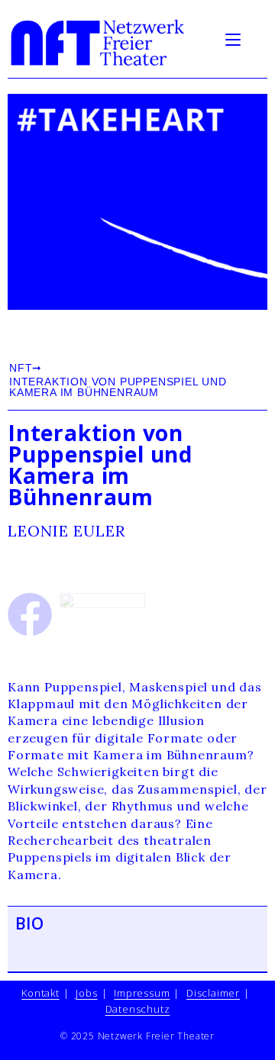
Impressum (142, 993)
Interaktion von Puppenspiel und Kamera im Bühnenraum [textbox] (100, 464)
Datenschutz (137, 1009)
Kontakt (40, 993)
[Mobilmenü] (235, 38)
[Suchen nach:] (255, 38)
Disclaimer (213, 993)
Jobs (86, 993)
